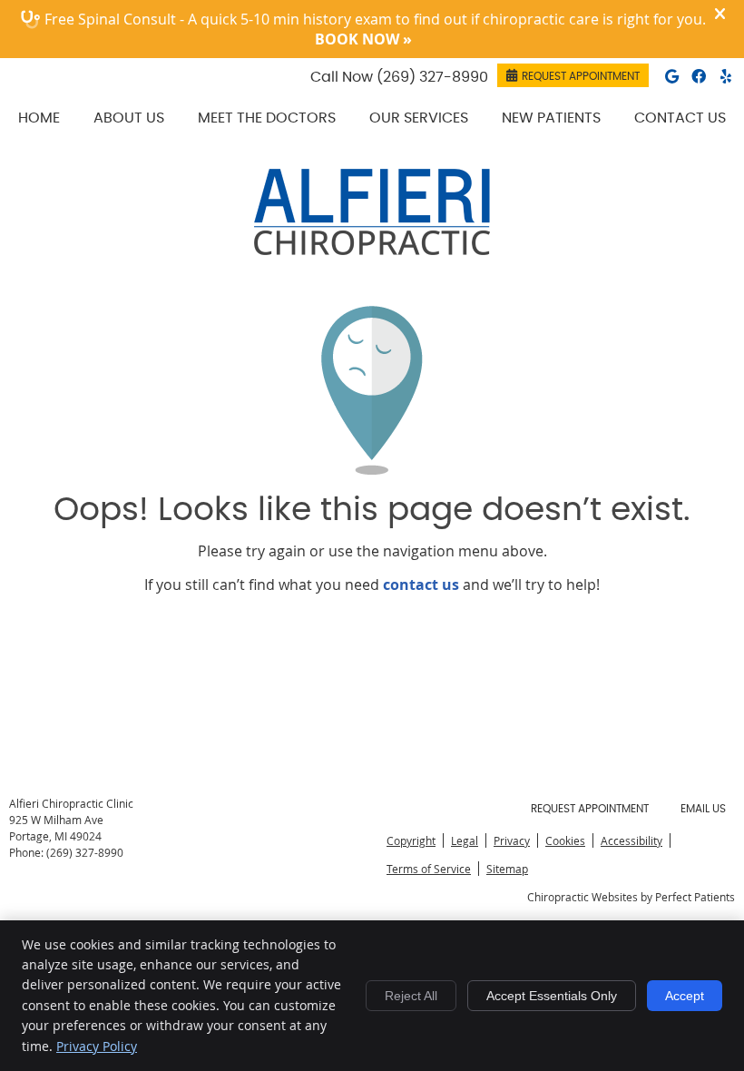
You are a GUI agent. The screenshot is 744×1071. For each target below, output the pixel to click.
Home (39, 118)
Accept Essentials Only (551, 995)
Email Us (703, 808)
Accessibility (631, 840)
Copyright (411, 840)
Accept (684, 995)
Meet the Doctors (267, 118)
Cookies (565, 840)
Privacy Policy (96, 1046)
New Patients (551, 118)
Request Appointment (590, 808)
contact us (421, 584)
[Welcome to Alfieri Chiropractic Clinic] (372, 250)
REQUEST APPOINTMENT (581, 76)
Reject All (411, 995)
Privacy (512, 840)
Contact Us (680, 118)
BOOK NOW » (363, 39)
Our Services (418, 118)
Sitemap (507, 868)
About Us (128, 118)
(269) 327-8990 (432, 77)
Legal (464, 840)
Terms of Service (429, 868)
